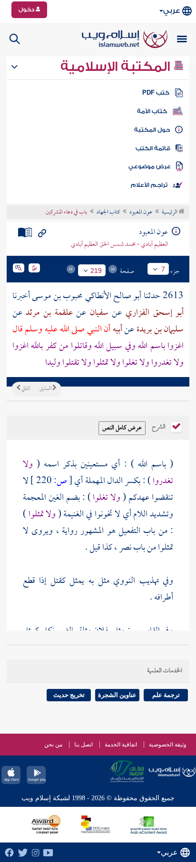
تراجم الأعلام (149, 185)
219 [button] (96, 270)
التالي (25, 389)
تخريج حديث (69, 694)
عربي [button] (171, 11)
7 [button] (163, 269)
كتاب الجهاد (108, 212)
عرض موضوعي (149, 166)
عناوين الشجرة (117, 694)
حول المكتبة (152, 129)
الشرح (159, 426)
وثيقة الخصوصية (167, 744)
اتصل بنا (83, 744)
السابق (45, 389)
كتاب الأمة (152, 111)
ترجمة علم (166, 694)
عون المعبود (140, 212)
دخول (27, 9)
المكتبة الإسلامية (116, 66)
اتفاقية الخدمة (121, 744)
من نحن (53, 744)
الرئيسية (170, 212)
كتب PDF (155, 92)
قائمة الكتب (153, 148)
